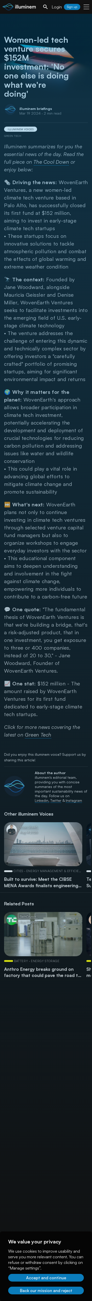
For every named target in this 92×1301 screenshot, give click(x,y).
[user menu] (86, 7)
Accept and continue (46, 1277)
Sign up (72, 7)
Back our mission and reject (46, 1290)
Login (57, 6)
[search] (45, 7)
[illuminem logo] (19, 8)
